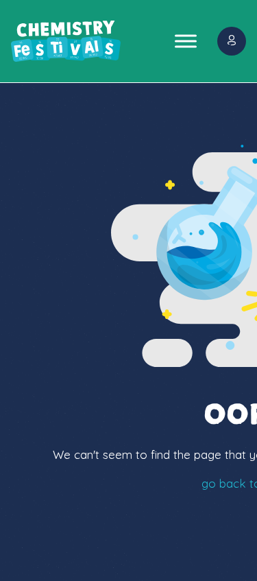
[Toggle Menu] (186, 40)
